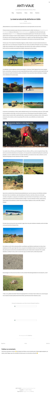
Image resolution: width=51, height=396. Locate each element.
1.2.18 (25, 21)
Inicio (26, 343)
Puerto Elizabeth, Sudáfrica (25, 23)
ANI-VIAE (25, 6)
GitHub (32, 391)
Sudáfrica (30, 335)
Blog (13, 12)
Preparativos (19, 12)
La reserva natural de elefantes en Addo (26, 19)
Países (26, 12)
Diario (31, 12)
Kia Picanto (14, 33)
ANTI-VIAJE (28, 389)
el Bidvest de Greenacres (24, 32)
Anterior (48, 343)
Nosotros (37, 12)
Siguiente (3, 343)
